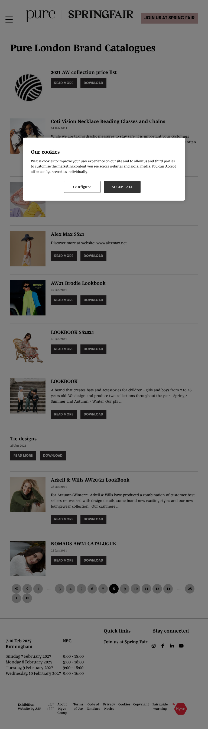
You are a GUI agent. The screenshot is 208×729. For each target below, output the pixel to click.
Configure (82, 187)
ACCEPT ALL (122, 187)
